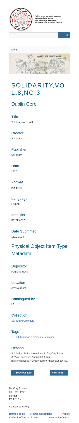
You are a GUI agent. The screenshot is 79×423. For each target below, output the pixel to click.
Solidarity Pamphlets (22, 320)
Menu (14, 49)
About (34, 417)
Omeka (65, 417)
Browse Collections (41, 413)
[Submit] (67, 35)
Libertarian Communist (30, 337)
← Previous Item (22, 372)
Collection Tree (17, 417)
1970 (14, 337)
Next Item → (59, 372)
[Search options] (61, 35)
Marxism (49, 337)
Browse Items (17, 413)
